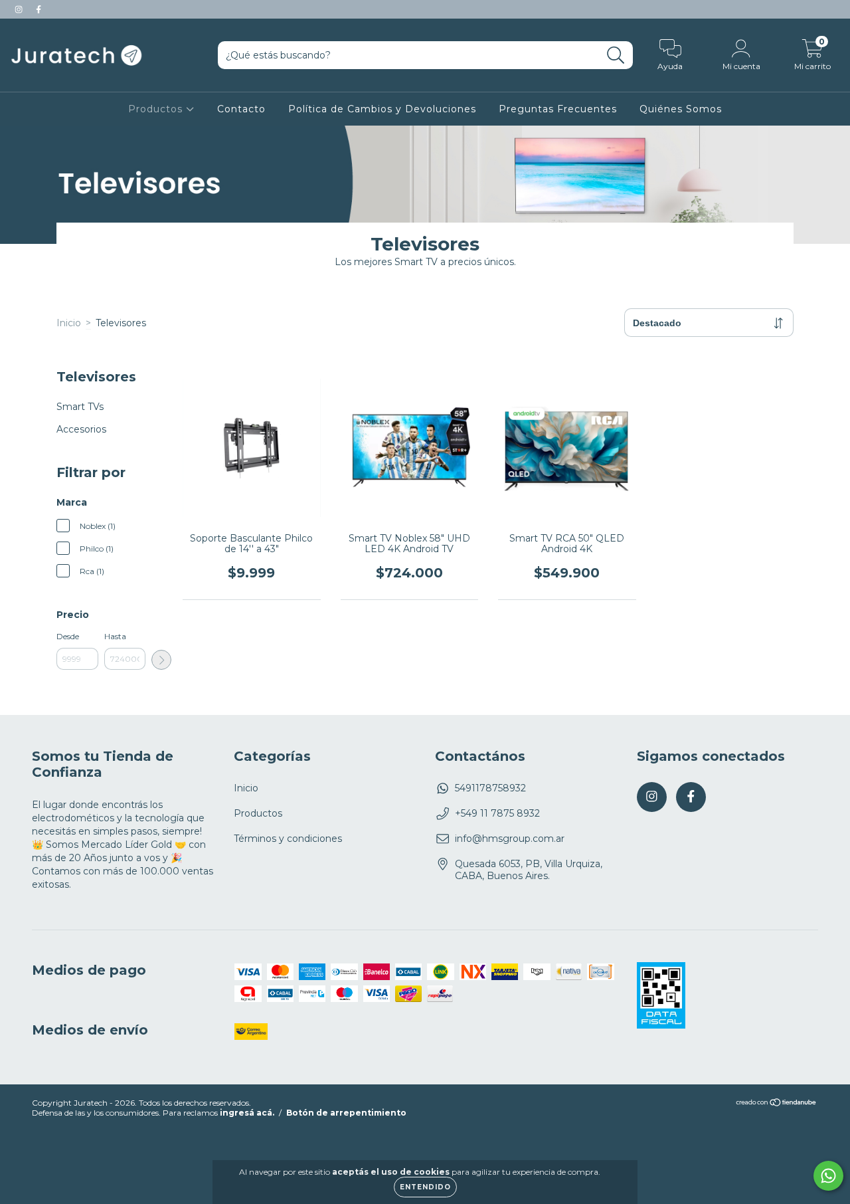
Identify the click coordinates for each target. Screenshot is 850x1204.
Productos (157, 109)
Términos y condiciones (288, 839)
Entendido (425, 1187)
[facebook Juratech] (38, 9)
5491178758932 (490, 788)
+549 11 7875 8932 (497, 813)
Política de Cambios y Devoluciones (382, 109)
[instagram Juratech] (20, 9)
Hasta (115, 636)
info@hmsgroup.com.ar (509, 839)
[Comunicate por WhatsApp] (828, 1176)
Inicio (68, 323)
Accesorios (81, 429)
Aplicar (161, 660)
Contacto (241, 109)
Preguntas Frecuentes (558, 109)
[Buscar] (616, 55)
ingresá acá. (247, 1113)
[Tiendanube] (776, 1104)
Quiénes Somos (680, 109)
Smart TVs (80, 407)
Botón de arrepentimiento (346, 1113)
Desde (67, 636)
